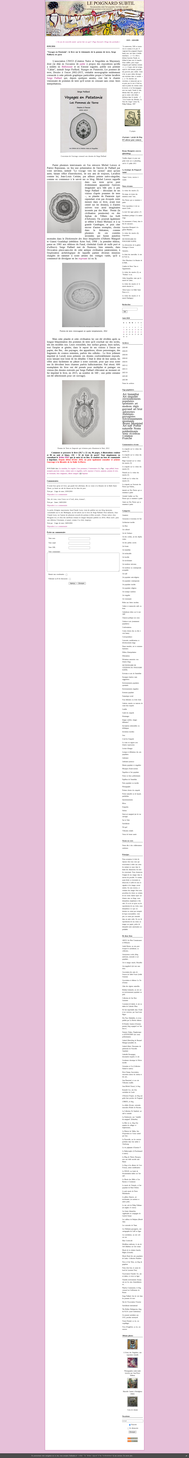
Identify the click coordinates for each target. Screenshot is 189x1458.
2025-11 (124, 369)
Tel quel (124, 827)
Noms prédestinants (131, 430)
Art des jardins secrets (129, 543)
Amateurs (125, 515)
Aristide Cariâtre (127, 496)
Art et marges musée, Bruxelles (132, 963)
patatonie (103, 471)
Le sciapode (126, 449)
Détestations (126, 656)
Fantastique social (127, 696)
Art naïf (127, 425)
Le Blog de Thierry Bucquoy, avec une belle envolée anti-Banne (131, 1159)
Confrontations (126, 627)
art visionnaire (51, 473)
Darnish (124, 473)
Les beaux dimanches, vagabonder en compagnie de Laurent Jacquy (131, 1213)
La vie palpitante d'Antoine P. (131, 1147)
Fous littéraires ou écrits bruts (131, 700)
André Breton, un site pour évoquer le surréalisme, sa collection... (131, 948)
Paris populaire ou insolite (130, 783)
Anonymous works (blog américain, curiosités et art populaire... (130, 957)
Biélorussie (67, 66)
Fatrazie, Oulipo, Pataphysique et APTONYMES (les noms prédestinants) (131, 1034)
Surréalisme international (130, 1306)
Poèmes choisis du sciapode (131, 790)
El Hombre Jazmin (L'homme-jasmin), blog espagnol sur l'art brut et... (132, 1026)
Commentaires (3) (94, 468)
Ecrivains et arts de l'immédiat (131, 673)
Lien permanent (82, 468)
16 (123, 332)
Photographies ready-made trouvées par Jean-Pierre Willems (132, 1373)
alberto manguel (73, 473)
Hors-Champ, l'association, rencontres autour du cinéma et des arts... (132, 1074)
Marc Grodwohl (127, 1241)
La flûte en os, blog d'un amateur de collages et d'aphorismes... (130, 1125)
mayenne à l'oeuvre (94, 471)
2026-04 (124, 355)
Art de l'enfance (127, 533)
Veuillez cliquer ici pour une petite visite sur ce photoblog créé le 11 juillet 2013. (131, 160)
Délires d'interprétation (129, 652)
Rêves (124, 803)
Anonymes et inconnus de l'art (132, 519)
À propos (132, 131)
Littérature (125, 758)
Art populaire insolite (129, 584)
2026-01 (124, 362)
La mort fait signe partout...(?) (131, 212)
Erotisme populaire (128, 692)
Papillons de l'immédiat (129, 779)
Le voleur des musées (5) (130, 190)
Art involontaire (127, 560)
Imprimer (85, 473)
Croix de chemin (132, 1410)
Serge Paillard (54, 78)
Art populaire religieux (129, 588)
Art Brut (125, 526)
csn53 (85, 471)
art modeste (130, 405)
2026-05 (124, 351)
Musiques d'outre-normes (130, 769)
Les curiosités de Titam (129, 1225)
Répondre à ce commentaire (57, 494)
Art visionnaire (127, 599)
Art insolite (125, 557)
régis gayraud (130, 407)
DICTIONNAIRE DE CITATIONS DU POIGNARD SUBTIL (132, 667)
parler (82, 64)
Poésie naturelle (131, 427)
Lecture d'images (127, 748)
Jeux (123, 735)
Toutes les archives (128, 383)
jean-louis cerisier (58, 471)
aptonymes (129, 411)
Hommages (125, 716)
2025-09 (124, 376)
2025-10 (124, 372)
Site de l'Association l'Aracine (131, 1302)
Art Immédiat (131, 394)
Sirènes (124, 811)
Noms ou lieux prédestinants (131, 776)
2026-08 (124, 347)
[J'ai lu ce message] (186, 1456)
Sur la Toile (126, 820)
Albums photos (127, 1336)
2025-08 (124, 380)
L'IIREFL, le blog (128, 1102)
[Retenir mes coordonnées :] (66, 575)
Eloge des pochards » (112, 42)
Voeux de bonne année (129, 834)
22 (141, 332)
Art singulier (130, 396)
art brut (137, 409)
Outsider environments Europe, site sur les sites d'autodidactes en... (132, 1282)
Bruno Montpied (133, 423)
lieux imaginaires (62, 473)
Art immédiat (126, 550)
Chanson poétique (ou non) (131, 618)
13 (135, 329)
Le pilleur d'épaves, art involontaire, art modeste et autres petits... (130, 1199)
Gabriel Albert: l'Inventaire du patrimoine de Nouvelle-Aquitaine (131, 1048)
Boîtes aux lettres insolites (130, 602)
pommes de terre (112, 471)
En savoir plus (128, 1456)
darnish (124, 490)
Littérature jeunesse (128, 762)
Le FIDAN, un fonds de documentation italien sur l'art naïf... (131, 1173)
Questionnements (127, 800)
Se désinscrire (133, 1428)
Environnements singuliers (130, 689)
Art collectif (126, 529)
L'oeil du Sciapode (128, 739)
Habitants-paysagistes (128, 415)
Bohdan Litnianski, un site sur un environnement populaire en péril (132, 992)
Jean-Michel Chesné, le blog (131, 1086)
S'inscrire (134, 1424)
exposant (83, 258)
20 (135, 332)
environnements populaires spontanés (131, 401)
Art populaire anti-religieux (130, 577)
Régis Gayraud (127, 461)
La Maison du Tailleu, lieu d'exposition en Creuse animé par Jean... (131, 1133)
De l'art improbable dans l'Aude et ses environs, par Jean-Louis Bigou (132, 1012)
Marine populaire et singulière (131, 765)
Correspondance (127, 637)
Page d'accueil (98, 42)
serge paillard (110, 468)
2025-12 (124, 365)
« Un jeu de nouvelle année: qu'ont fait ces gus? (73, 42)
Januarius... (125, 251)
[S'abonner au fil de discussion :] (70, 579)
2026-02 (124, 358)
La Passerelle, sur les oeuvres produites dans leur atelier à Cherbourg (131, 1142)
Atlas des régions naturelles (131, 986)
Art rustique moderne (129, 592)
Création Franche (127, 437)
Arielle (124, 478)
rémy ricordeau (131, 433)
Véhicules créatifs (127, 831)
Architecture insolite (128, 522)
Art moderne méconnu (129, 564)
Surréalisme (125, 823)
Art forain (125, 546)
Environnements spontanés (132, 420)
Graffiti (124, 709)
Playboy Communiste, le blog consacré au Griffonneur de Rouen (131, 1290)
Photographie (126, 787)
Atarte (124, 502)
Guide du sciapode (128, 713)
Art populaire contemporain (131, 581)
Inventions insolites (128, 732)
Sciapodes (125, 807)
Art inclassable (127, 553)
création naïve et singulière (73, 471)
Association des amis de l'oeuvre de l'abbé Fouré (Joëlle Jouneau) (132, 974)
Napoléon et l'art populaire (130, 772)
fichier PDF (64, 457)
